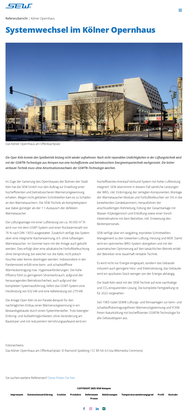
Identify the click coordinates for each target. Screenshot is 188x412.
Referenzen (91, 394)
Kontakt (173, 394)
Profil (161, 394)
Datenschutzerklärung (40, 394)
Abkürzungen (109, 394)
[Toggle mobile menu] (180, 10)
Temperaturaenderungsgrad (137, 394)
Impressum (16, 394)
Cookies (61, 394)
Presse (94, 398)
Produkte (75, 394)
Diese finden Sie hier (61, 378)
